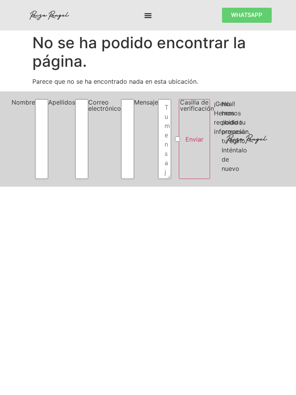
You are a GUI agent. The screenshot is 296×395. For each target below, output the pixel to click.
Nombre (23, 102)
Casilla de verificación (197, 105)
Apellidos (61, 102)
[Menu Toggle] (148, 15)
